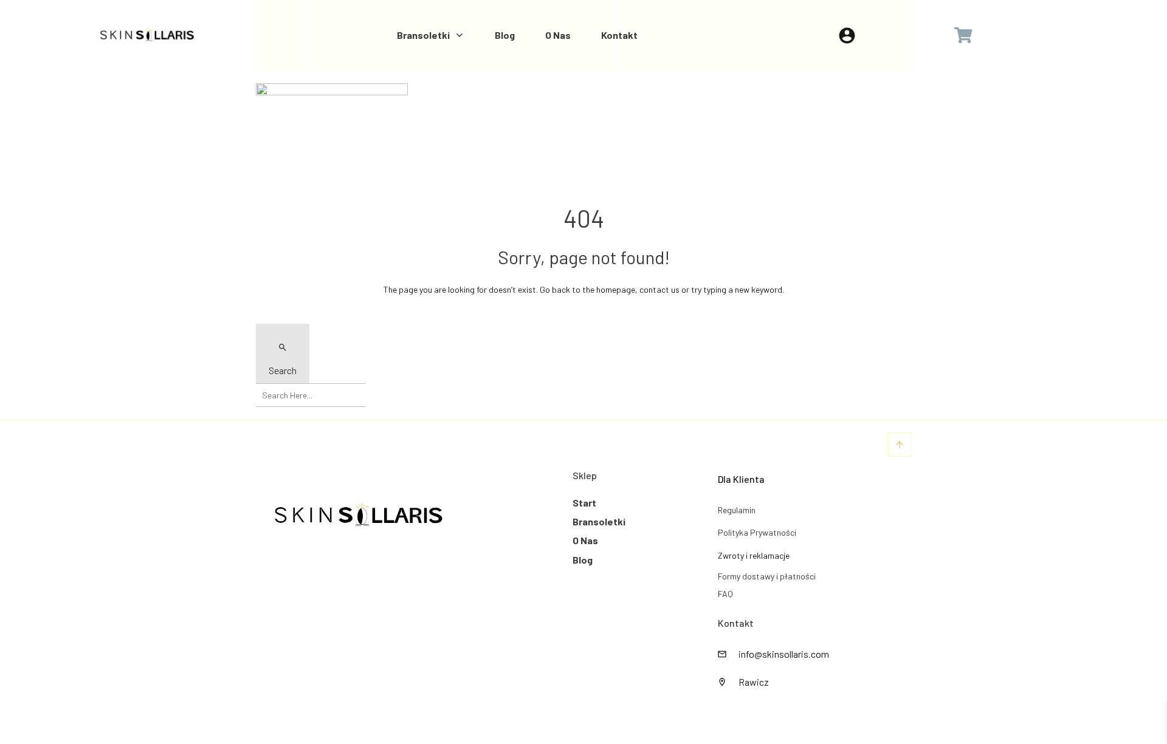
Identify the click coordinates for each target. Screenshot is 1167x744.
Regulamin (737, 510)
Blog (583, 559)
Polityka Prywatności (757, 532)
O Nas (585, 540)
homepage (615, 289)
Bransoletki (599, 521)
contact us (659, 289)
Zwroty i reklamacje (754, 555)
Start (584, 502)
